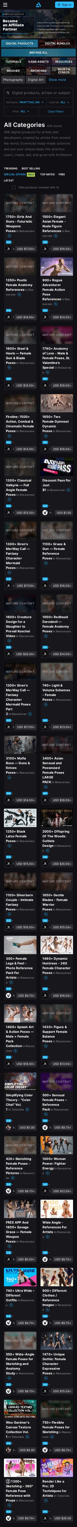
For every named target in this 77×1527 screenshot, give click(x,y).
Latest (9, 180)
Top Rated (47, 174)
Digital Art (36, 80)
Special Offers (19, 174)
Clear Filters (56, 111)
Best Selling (31, 168)
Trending (11, 168)
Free (62, 174)
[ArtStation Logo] (38, 4)
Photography (13, 80)
